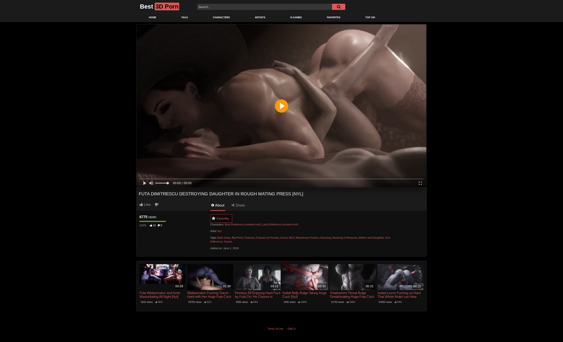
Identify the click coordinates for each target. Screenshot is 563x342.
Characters (221, 17)
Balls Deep (223, 237)
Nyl (219, 231)
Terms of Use (275, 328)
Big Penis (237, 237)
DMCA (292, 328)
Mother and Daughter (371, 237)
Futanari (249, 237)
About (219, 205)
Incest (283, 237)
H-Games (296, 17)
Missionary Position (307, 237)
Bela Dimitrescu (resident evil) (243, 224)
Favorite (223, 218)
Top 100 (370, 17)
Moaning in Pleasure (344, 237)
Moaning (325, 237)
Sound (228, 241)
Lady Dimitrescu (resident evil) (280, 224)
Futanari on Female (267, 237)
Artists (260, 17)
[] (338, 7)
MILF (291, 237)
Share (240, 205)
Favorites (333, 17)
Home (152, 17)
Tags (184, 17)
